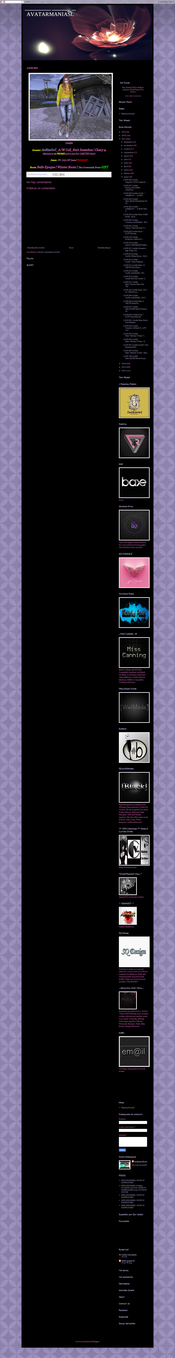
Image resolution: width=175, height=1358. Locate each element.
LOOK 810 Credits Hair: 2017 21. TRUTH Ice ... (135, 291)
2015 (124, 367)
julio (126, 159)
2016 (124, 363)
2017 (124, 139)
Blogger (96, 1341)
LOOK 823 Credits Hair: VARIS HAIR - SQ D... (135, 215)
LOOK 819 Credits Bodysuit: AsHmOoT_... (133, 238)
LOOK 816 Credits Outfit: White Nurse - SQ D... (135, 255)
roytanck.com (137, 96)
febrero (127, 173)
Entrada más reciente (36, 248)
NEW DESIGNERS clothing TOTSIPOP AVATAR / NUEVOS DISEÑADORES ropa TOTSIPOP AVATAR (134, 1188)
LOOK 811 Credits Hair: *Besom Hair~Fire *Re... (133, 284)
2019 (124, 132)
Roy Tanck (126, 87)
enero (126, 177)
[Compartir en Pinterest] (63, 174)
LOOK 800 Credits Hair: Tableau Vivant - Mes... (135, 351)
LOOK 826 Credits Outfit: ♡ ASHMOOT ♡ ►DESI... (134, 194)
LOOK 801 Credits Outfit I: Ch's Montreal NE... (135, 346)
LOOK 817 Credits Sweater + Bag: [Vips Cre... (134, 249)
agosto (127, 156)
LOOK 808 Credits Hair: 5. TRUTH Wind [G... (133, 302)
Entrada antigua (104, 248)
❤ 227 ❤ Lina (127, 1263)
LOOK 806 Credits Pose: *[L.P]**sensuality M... (133, 315)
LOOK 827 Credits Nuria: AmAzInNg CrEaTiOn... (131, 187)
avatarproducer (140, 1161)
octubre (127, 149)
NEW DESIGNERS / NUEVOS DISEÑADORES (132, 1181)
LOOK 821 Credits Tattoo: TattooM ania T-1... (134, 227)
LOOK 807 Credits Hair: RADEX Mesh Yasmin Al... (135, 309)
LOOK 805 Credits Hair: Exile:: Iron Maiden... (135, 321)
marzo (127, 170)
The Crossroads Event (89, 167)
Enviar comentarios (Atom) (49, 252)
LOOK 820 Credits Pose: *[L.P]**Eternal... (133, 232)
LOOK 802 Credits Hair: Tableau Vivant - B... (134, 340)
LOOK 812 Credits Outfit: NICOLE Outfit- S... (134, 277)
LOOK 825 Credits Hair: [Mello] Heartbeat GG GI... (135, 201)
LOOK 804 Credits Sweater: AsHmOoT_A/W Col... (134, 328)
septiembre (129, 152)
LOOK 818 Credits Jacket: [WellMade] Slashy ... (135, 244)
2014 (124, 370)
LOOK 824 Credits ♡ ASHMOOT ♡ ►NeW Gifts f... (135, 209)
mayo (126, 163)
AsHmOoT (49, 150)
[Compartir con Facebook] (61, 174)
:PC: (59, 160)
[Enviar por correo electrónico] (53, 174)
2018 (124, 135)
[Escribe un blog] (56, 174)
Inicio (71, 248)
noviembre (128, 145)
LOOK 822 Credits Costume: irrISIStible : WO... (135, 221)
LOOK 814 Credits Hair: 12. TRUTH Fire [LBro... (134, 266)
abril (126, 166)
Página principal (128, 113)
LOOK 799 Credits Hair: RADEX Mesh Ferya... (135, 357)
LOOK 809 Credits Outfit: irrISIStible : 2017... (135, 296)
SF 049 (124, 1257)
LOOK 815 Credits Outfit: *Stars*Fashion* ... (134, 260)
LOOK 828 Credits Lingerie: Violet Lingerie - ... (135, 181)
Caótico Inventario (129, 1255)
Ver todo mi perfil (139, 1165)
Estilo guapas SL (128, 1261)
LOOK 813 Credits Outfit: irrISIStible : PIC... (134, 272)
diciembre (128, 142)
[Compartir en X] (58, 174)
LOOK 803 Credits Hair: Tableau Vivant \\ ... (134, 335)
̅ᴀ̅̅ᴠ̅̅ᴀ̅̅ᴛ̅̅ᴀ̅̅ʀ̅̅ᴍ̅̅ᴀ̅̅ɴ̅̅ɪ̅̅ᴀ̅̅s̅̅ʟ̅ (50, 13)
